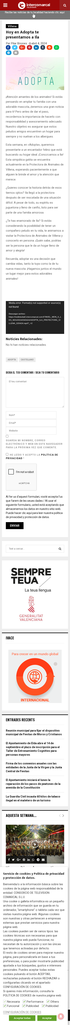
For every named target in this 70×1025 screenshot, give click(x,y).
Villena (12, 26)
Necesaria (13, 1001)
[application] (35, 317)
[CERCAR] (60, 549)
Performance (35, 1001)
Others (54, 1001)
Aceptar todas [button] (22, 1018)
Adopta (12, 360)
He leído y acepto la (32, 456)
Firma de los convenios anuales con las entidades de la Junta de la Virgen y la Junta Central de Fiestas (34, 767)
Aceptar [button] (47, 1018)
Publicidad (32, 1006)
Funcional (13, 1006)
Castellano (27, 360)
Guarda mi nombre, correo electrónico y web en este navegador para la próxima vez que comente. (34, 444)
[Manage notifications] (61, 1016)
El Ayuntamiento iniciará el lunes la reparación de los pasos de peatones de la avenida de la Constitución (33, 783)
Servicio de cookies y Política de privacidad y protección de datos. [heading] (33, 876)
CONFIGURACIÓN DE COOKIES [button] (22, 1012)
